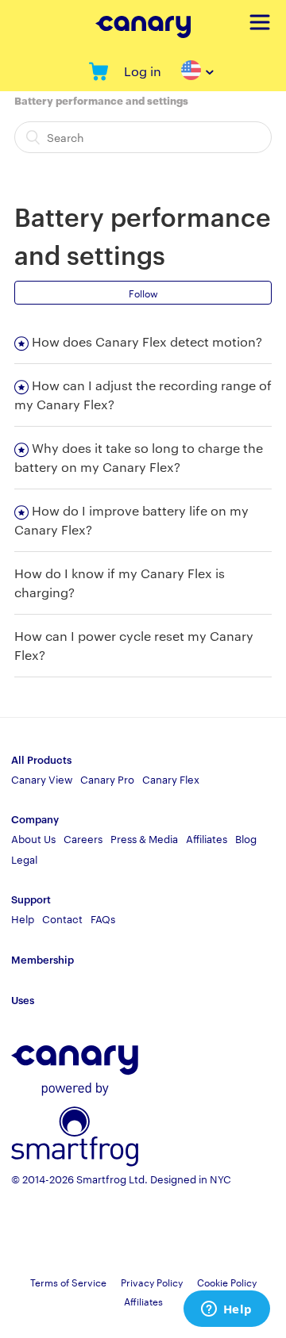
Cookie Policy (227, 1282)
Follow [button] (143, 293)
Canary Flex (170, 779)
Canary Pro (107, 779)
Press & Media (144, 838)
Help (22, 918)
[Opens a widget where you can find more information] (226, 1310)
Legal (24, 859)
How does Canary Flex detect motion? (147, 341)
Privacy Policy (152, 1282)
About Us (33, 838)
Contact (62, 918)
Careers (83, 838)
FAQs (103, 918)
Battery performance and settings (101, 100)
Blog (246, 838)
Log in (142, 71)
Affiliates (206, 838)
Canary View (41, 779)
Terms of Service (68, 1282)
